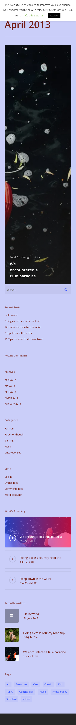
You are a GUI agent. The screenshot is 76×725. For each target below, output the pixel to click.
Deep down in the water (18, 333)
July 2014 (10, 385)
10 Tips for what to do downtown (24, 339)
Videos (26, 699)
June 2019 (10, 379)
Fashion (9, 428)
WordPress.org (13, 494)
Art (8, 684)
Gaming (9, 440)
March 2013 (11, 397)
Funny (9, 691)
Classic (48, 684)
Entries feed (11, 482)
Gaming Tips (26, 691)
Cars (35, 684)
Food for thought (21, 257)
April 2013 (10, 391)
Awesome (21, 684)
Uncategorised (13, 452)
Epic (60, 684)
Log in (8, 476)
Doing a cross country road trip (22, 321)
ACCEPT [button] (54, 15)
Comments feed (14, 488)
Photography (59, 691)
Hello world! (11, 315)
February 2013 (13, 403)
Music (36, 257)
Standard (11, 699)
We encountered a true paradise (23, 327)
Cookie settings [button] (34, 15)
